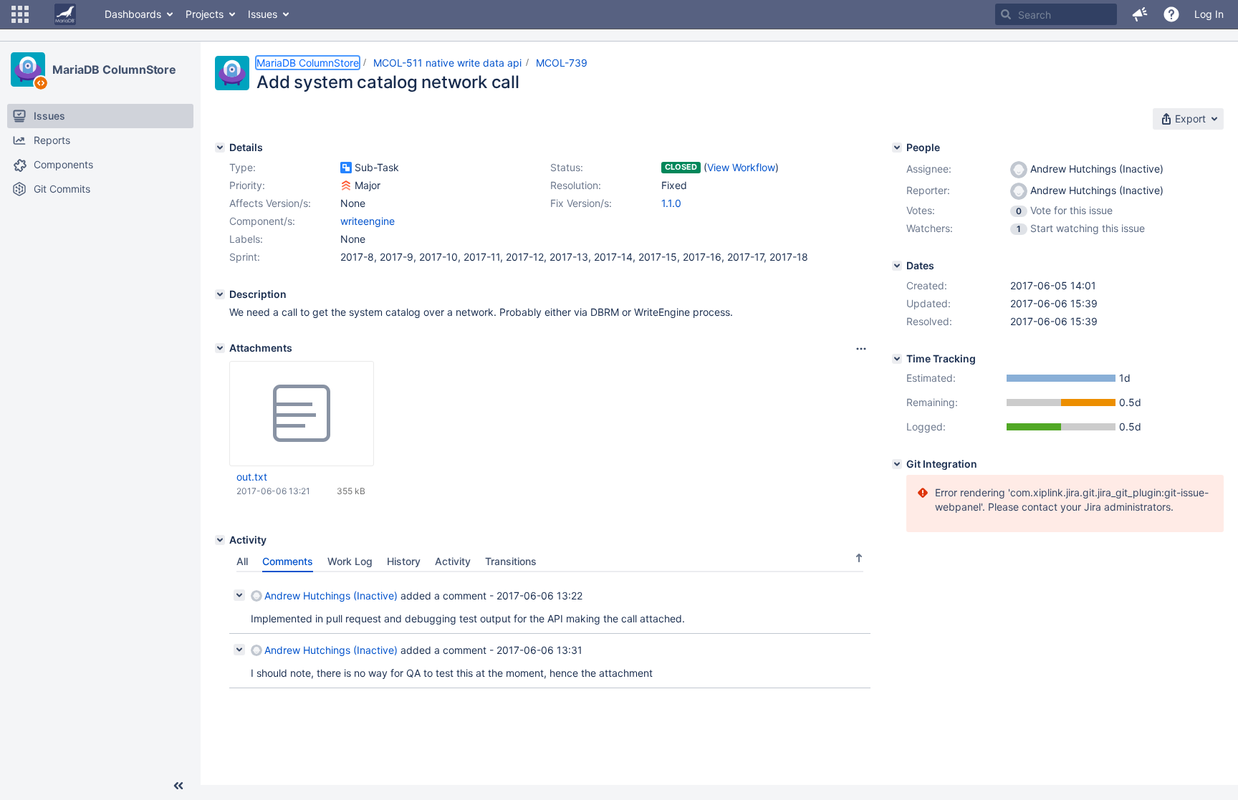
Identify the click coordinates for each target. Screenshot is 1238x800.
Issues (262, 14)
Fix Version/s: (581, 203)
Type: (242, 167)
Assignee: (928, 169)
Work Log (350, 561)
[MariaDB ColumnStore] (28, 69)
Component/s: (262, 221)
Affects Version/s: (270, 203)
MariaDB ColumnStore (114, 69)
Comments (287, 561)
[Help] (1171, 14)
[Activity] (220, 540)
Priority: (247, 185)
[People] (897, 148)
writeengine (367, 221)
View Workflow (741, 167)
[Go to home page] (65, 14)
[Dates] (897, 266)
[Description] (220, 294)
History (404, 561)
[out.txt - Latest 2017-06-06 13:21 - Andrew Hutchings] (301, 414)
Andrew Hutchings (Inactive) (331, 595)
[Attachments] (220, 348)
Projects (205, 14)
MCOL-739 (561, 63)
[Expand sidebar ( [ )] (178, 785)
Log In (1209, 14)
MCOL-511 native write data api (447, 63)
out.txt (251, 477)
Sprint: (244, 257)
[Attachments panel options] (861, 348)
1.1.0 (671, 203)
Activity (453, 561)
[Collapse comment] (239, 595)
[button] (20, 14)
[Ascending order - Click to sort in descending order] (859, 558)
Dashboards (133, 14)
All (242, 561)
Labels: (246, 239)
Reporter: (928, 190)
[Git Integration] (897, 464)
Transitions (511, 561)
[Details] (220, 148)
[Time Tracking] (897, 359)
